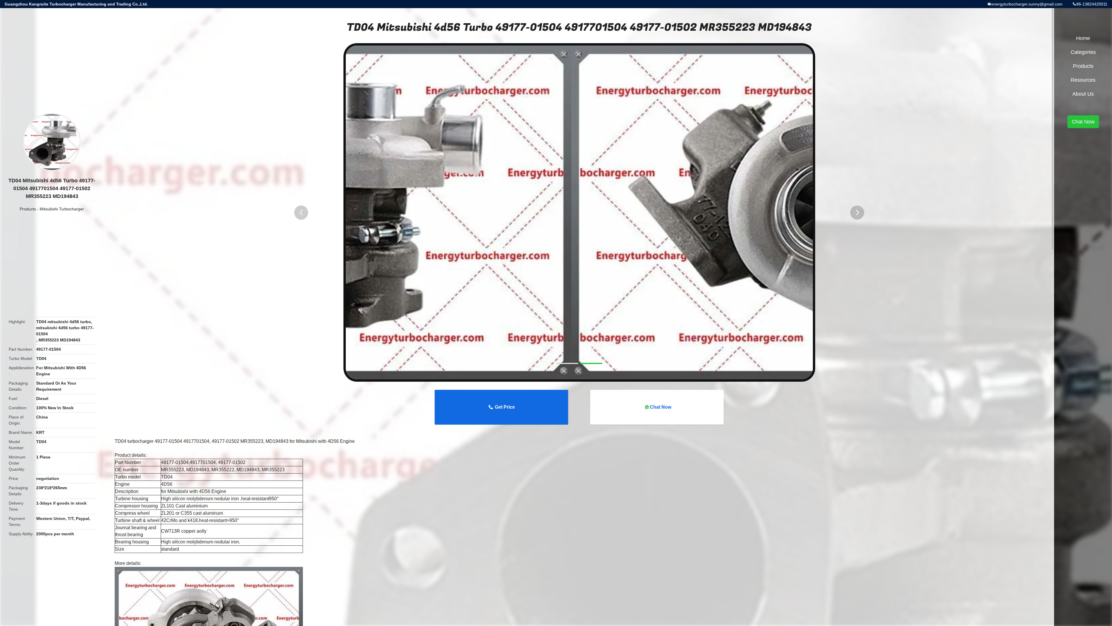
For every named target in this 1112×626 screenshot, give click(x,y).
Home (1083, 38)
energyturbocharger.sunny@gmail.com (1026, 4)
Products (28, 209)
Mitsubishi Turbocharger (62, 209)
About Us (1083, 94)
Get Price (505, 407)
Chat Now (660, 407)
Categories (1083, 52)
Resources (1083, 80)
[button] (301, 212)
